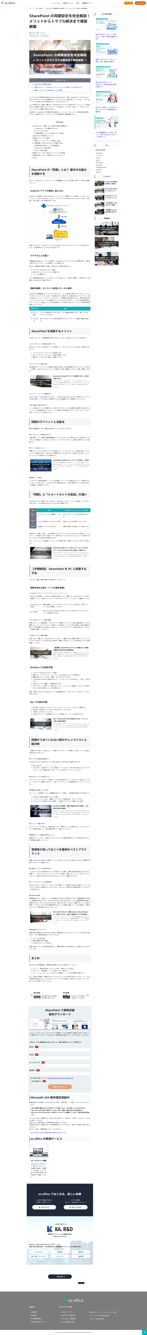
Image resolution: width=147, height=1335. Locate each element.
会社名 (31, 1047)
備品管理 (80, 1256)
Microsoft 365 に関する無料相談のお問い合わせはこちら (48, 1133)
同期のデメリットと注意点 (41, 138)
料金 (77, 3)
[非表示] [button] (61, 122)
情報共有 (80, 1252)
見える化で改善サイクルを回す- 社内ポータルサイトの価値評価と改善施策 (106, 109)
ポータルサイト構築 (39, 1161)
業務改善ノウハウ (87, 3)
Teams (98, 158)
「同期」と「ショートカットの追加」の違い (47, 141)
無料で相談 (141, 3)
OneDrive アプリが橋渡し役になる (47, 128)
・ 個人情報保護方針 (35, 1319)
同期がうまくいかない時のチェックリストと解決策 (49, 153)
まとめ (35, 158)
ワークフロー (100, 155)
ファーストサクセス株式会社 (98, 1315)
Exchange (99, 165)
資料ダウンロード (68, 3)
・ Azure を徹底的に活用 (66, 1322)
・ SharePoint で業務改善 (67, 1315)
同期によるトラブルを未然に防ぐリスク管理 (48, 90)
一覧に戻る (59, 1277)
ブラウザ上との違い (42, 131)
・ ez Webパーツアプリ (66, 1312)
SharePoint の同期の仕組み (43, 84)
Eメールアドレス (34, 1062)
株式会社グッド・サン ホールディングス (101, 1312)
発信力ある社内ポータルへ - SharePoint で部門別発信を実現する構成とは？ (106, 84)
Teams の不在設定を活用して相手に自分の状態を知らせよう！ (111, 183)
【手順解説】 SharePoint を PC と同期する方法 (48, 143)
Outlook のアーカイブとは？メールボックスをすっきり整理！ (111, 197)
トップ (31, 8)
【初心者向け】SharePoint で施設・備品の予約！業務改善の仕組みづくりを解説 (111, 204)
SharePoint (45, 35)
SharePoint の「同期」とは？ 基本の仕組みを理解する (50, 126)
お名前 (31, 1055)
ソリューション (56, 3)
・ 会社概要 (32, 1312)
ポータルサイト (39, 1252)
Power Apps (99, 163)
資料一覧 (129, 3)
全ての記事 (39, 8)
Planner (98, 172)
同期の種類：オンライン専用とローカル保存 (50, 133)
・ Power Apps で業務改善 (67, 1319)
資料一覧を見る (77, 1207)
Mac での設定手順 (41, 150)
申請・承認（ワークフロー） (39, 1256)
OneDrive (99, 170)
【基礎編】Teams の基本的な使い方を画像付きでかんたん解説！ (111, 211)
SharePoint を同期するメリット (43, 136)
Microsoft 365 (35, 35)
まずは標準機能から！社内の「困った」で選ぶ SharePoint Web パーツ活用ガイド (106, 134)
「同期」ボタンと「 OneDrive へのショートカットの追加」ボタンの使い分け (58, 87)
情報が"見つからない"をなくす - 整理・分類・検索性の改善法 (106, 60)
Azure (98, 160)
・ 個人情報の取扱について (37, 1322)
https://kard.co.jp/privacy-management (60, 1078)
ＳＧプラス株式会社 (95, 1319)
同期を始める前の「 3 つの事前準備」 (48, 145)
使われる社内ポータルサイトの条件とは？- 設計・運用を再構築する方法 (106, 36)
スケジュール (60, 1256)
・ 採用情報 (32, 1315)
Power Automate (101, 167)
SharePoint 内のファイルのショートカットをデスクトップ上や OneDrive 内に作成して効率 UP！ (111, 190)
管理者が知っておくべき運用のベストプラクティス (49, 155)
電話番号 (32, 1070)
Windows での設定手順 (43, 148)
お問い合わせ (45, 1207)
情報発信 (59, 1252)
